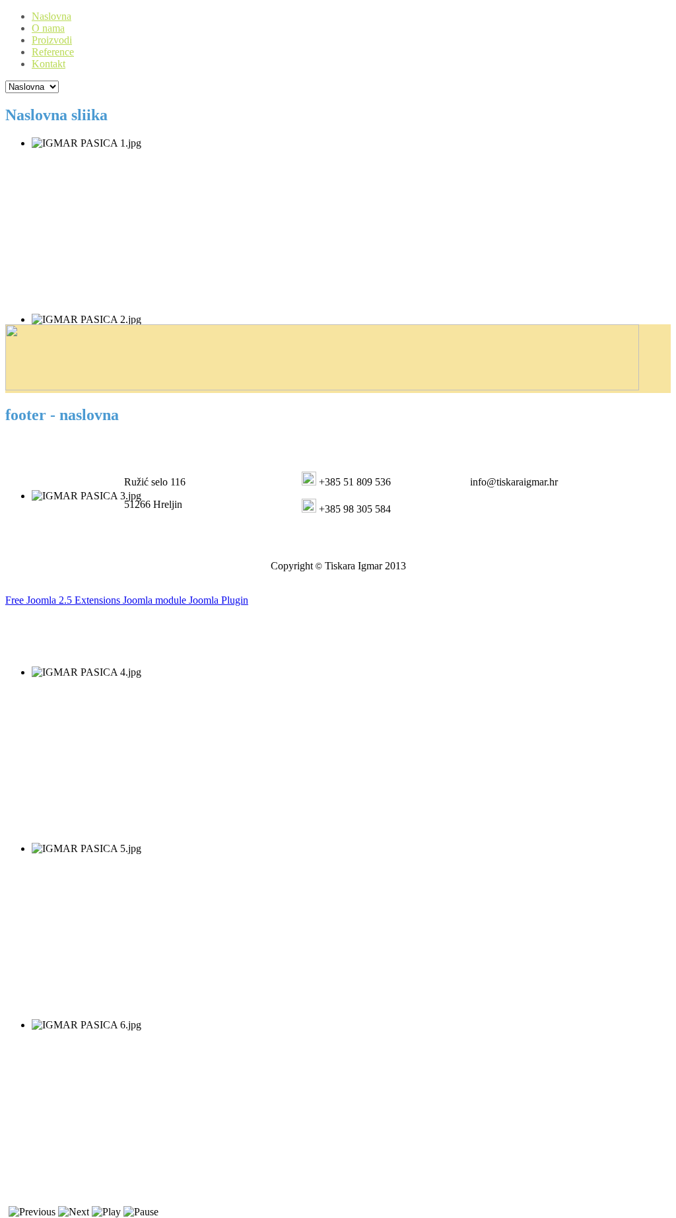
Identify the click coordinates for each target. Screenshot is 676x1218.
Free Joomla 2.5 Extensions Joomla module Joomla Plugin (126, 600)
